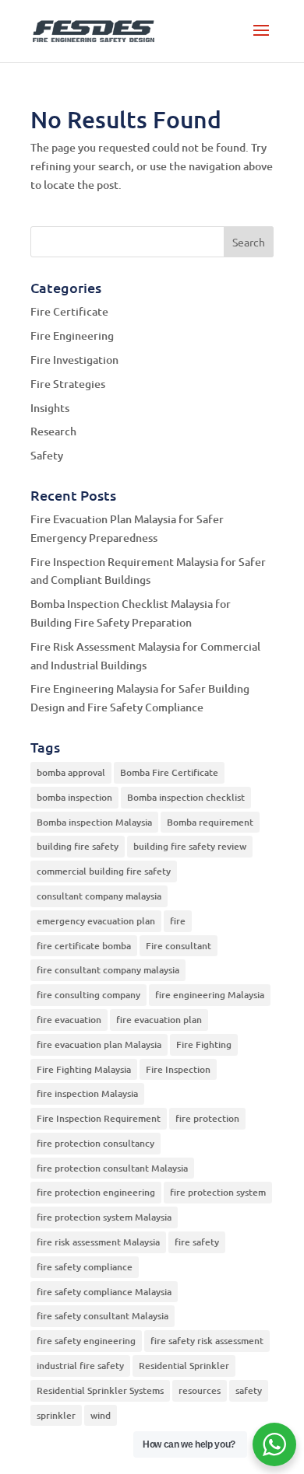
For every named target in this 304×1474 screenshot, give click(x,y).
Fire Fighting (204, 1044)
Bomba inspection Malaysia (94, 822)
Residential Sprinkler (184, 1365)
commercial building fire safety (104, 871)
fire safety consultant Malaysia (102, 1315)
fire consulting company (88, 994)
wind (100, 1415)
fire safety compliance (85, 1266)
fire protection (207, 1118)
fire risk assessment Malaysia (98, 1242)
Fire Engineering (72, 335)
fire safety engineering (86, 1340)
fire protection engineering (96, 1192)
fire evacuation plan (159, 1019)
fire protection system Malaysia (104, 1217)
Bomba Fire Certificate (169, 772)
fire (178, 920)
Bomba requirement (210, 822)
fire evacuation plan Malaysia (99, 1044)
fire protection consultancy (95, 1143)
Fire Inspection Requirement (99, 1118)
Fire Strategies (67, 383)
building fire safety (77, 846)
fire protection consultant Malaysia (112, 1168)
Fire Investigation (74, 359)
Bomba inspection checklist (186, 797)
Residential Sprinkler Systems (100, 1390)
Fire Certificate (69, 311)
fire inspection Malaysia (87, 1093)
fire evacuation (69, 1019)
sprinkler (56, 1415)
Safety (46, 455)
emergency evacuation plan (96, 920)
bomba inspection (74, 797)
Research (53, 431)
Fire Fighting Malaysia (84, 1069)
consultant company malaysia (99, 896)
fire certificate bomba (84, 945)
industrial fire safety (80, 1365)
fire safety (197, 1242)
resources (200, 1390)
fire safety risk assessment (206, 1340)
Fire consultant (178, 945)
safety (248, 1390)
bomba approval (71, 772)
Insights (49, 407)
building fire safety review (189, 846)
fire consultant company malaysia (108, 969)
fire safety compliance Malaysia (104, 1291)
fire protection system (218, 1192)
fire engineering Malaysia (209, 994)
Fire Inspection (178, 1069)
